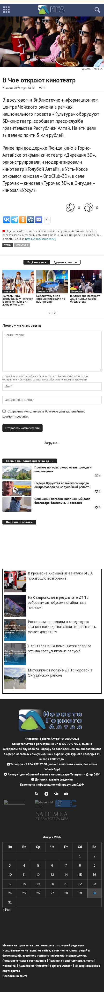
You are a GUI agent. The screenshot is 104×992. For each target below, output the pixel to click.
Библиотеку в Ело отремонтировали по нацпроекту (50, 298)
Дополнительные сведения (54, 779)
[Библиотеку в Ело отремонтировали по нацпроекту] (52, 281)
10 (10, 875)
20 (52, 884)
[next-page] (54, 312)
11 (24, 875)
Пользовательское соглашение (24, 960)
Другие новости (65, 262)
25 (24, 893)
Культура (22, 245)
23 (94, 884)
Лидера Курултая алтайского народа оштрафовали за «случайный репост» (62, 485)
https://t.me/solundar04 (40, 239)
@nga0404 (93, 774)
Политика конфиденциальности (71, 960)
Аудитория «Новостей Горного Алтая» (45, 966)
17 (10, 884)
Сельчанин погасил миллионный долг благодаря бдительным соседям (62, 501)
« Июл (7, 909)
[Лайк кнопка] (70, 207)
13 (52, 875)
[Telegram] (47, 794)
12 (38, 875)
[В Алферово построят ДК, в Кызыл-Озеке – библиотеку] (86, 281)
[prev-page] (49, 312)
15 (80, 875)
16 (94, 875)
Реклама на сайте (15, 976)
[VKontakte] (57, 794)
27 (52, 893)
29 (80, 893)
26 (38, 893)
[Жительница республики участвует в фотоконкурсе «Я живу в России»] (18, 281)
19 (38, 884)
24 (10, 893)
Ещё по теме (36, 262)
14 (66, 875)
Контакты (9, 966)
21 (66, 884)
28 (66, 893)
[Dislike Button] (88, 207)
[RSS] (38, 794)
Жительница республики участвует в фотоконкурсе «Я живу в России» (17, 300)
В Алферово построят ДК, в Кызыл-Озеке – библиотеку (85, 298)
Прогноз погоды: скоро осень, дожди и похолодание (62, 469)
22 (80, 884)
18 (24, 884)
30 (94, 893)
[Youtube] (66, 794)
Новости (9, 291)
